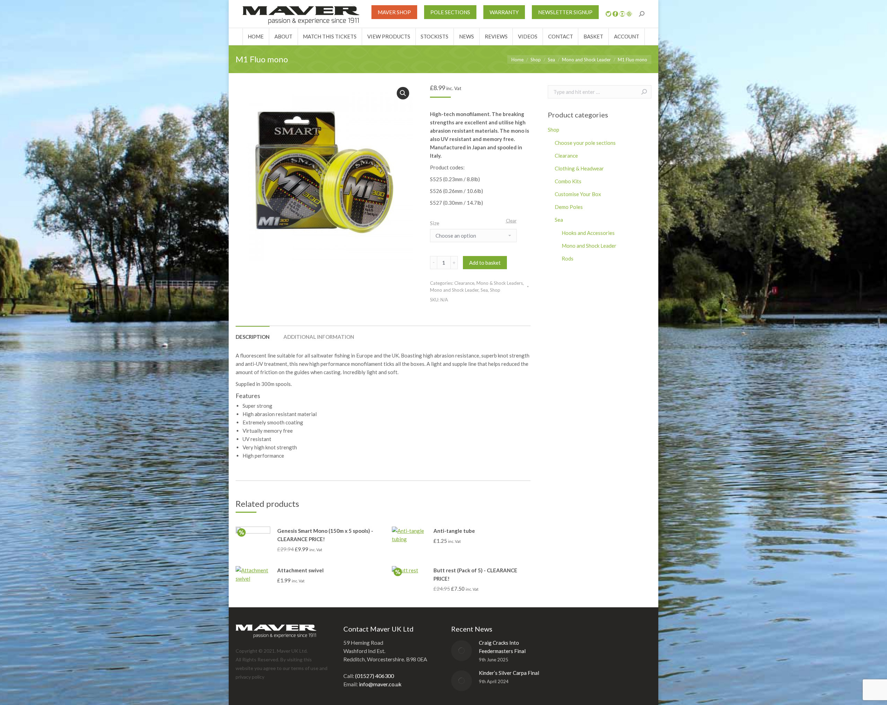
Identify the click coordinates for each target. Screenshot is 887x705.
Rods (567, 258)
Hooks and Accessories (588, 233)
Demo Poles (569, 207)
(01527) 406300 (374, 675)
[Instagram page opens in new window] (629, 14)
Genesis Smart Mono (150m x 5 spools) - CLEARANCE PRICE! (325, 535)
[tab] (253, 333)
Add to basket (485, 262)
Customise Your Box (578, 194)
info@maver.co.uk (380, 684)
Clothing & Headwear (579, 168)
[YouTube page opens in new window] (622, 14)
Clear (511, 220)
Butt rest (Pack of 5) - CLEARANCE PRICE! (475, 574)
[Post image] (461, 650)
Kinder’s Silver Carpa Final (509, 673)
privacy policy (250, 677)
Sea (484, 290)
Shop (495, 290)
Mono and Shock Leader (454, 290)
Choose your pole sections (585, 143)
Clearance (464, 283)
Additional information (318, 337)
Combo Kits (568, 181)
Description (253, 337)
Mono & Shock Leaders (499, 283)
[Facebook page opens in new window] (615, 14)
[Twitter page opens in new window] (608, 14)
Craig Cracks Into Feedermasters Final (502, 647)
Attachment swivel (300, 570)
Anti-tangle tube (454, 531)
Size (434, 223)
